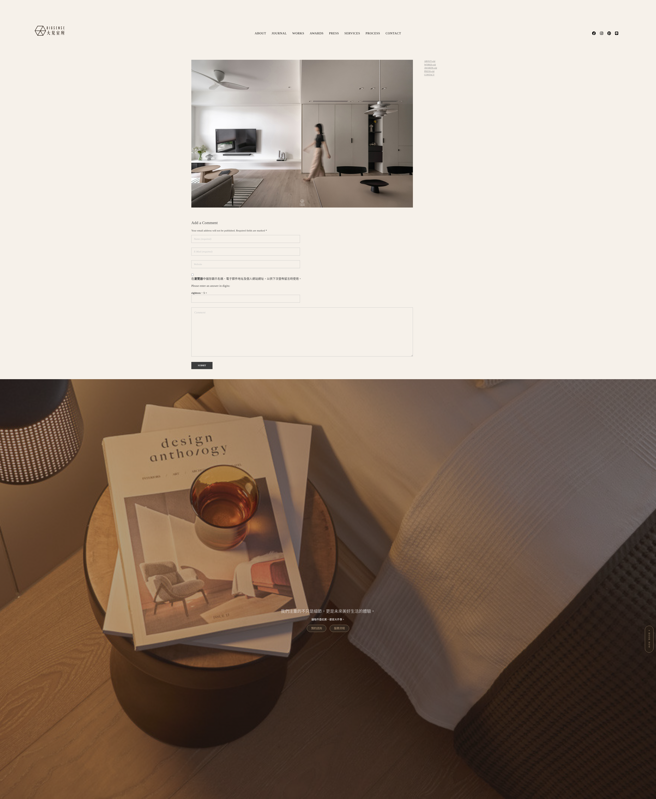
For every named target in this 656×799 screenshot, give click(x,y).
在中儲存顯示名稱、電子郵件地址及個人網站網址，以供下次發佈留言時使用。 (246, 278)
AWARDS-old (430, 68)
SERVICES (352, 33)
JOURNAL (279, 33)
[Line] (616, 33)
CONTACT (393, 33)
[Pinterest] (609, 33)
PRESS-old (429, 71)
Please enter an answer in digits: (210, 285)
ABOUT (260, 33)
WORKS (298, 33)
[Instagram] (601, 33)
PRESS (334, 33)
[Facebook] (594, 33)
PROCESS (373, 33)
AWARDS (317, 33)
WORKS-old (430, 64)
